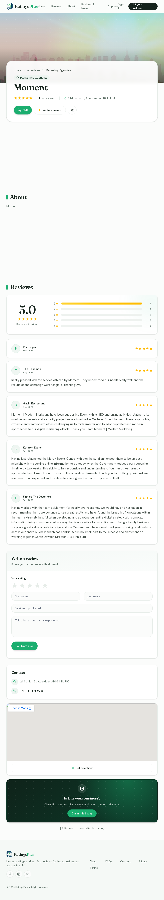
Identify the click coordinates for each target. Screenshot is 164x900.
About (71, 6)
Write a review (52, 110)
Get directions (84, 768)
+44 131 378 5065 (32, 690)
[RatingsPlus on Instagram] (18, 874)
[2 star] (22, 585)
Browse (56, 6)
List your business (137, 6)
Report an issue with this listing (84, 828)
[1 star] (14, 585)
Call (25, 110)
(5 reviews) (48, 98)
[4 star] (37, 585)
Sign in (121, 6)
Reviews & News (88, 6)
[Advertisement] (82, 156)
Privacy (143, 861)
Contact (125, 861)
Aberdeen (33, 70)
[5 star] (45, 585)
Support (113, 6)
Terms (94, 867)
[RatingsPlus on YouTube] (27, 874)
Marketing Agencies (58, 70)
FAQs (108, 861)
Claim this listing (82, 813)
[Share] (72, 110)
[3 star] (30, 585)
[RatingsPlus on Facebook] (10, 874)
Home (41, 6)
